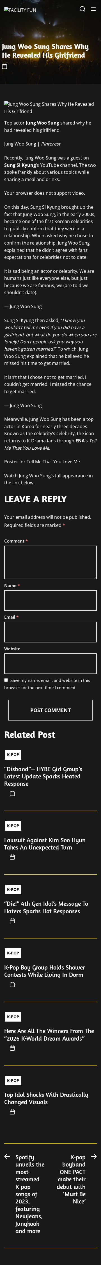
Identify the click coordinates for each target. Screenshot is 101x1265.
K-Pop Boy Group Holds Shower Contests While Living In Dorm (44, 970)
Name (12, 585)
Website (12, 648)
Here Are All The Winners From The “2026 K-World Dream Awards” (49, 1034)
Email (11, 617)
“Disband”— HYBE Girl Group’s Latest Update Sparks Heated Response (43, 776)
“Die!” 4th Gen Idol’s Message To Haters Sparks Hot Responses (46, 907)
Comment (16, 541)
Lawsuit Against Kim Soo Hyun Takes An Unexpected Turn (45, 843)
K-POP (13, 754)
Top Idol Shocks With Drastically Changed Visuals (46, 1098)
